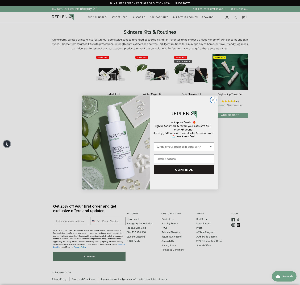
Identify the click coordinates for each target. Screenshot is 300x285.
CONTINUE (184, 169)
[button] (7, 144)
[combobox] (183, 146)
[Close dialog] (213, 100)
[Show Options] (210, 146)
